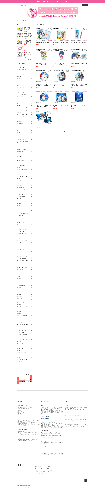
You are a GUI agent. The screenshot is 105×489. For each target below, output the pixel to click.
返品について (37, 470)
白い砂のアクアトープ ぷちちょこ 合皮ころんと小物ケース (79, 64)
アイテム (85, 4)
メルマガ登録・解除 (38, 475)
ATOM (39, 476)
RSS (36, 476)
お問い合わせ (49, 471)
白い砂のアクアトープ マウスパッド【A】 (78, 106)
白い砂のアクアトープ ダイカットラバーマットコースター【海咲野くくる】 (43, 106)
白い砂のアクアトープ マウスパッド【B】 (60, 106)
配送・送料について (38, 468)
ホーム (18, 20)
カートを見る (49, 470)
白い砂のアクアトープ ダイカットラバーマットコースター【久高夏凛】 (43, 85)
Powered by (18, 487)
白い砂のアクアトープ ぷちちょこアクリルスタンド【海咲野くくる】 (61, 64)
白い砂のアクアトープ (24, 20)
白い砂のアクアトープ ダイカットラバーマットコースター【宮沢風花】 (79, 85)
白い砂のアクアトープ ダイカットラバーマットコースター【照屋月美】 (61, 85)
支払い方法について (38, 466)
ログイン (48, 468)
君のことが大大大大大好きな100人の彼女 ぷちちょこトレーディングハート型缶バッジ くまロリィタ (27, 42)
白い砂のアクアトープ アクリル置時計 (61, 42)
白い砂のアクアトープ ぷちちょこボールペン (79, 43)
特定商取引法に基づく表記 (40, 471)
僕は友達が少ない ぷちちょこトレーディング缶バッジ (27, 47)
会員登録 (48, 466)
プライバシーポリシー (39, 473)
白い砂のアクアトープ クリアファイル (43, 42)
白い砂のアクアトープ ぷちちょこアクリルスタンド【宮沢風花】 (43, 64)
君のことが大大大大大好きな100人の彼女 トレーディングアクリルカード (27, 28)
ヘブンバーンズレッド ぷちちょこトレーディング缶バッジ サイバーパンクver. (28, 54)
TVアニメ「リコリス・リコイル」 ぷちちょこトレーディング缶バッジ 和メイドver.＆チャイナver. (28, 35)
